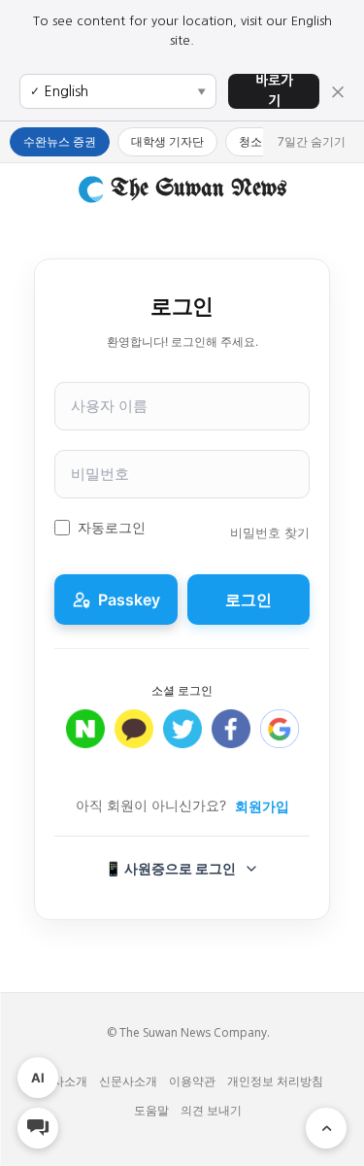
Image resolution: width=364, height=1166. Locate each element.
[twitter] (182, 739)
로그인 (248, 599)
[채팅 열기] (37, 1128)
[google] (279, 739)
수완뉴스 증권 (59, 141)
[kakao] (134, 739)
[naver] (85, 739)
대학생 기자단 (167, 141)
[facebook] (231, 739)
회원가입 (262, 806)
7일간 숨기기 (312, 141)
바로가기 (274, 91)
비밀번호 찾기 (270, 532)
